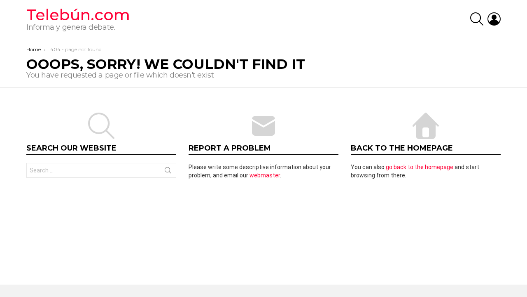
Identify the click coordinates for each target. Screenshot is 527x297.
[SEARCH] (476, 19)
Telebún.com (78, 14)
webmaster (265, 175)
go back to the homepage (419, 167)
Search (168, 172)
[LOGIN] (494, 19)
